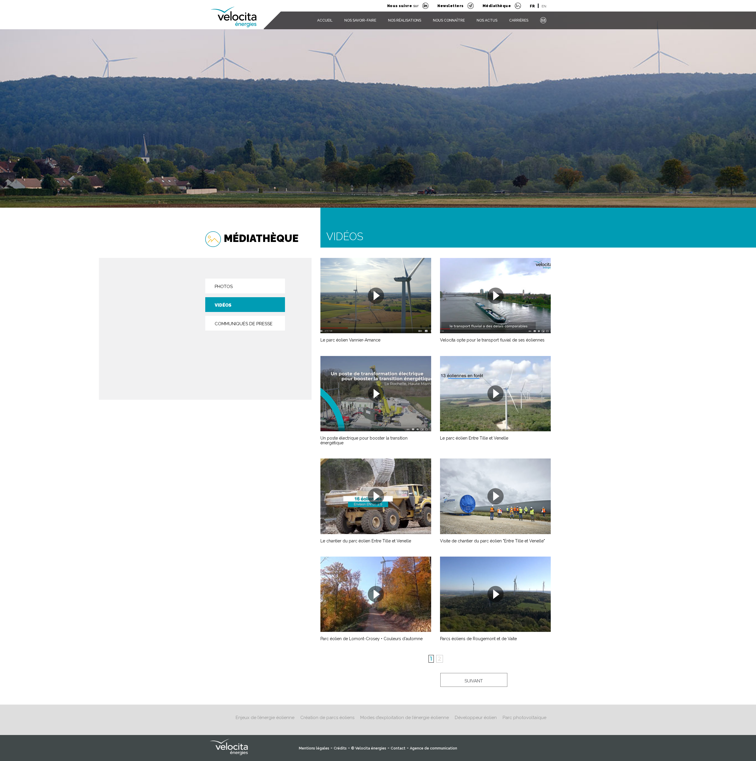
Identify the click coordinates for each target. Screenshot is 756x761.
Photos (224, 286)
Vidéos (223, 305)
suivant (474, 681)
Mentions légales (314, 748)
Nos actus (487, 20)
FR (532, 6)
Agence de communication (433, 748)
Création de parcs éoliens (327, 717)
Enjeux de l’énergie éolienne (265, 717)
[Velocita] (234, 13)
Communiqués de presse (244, 323)
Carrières (518, 20)
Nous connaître (449, 20)
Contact (398, 748)
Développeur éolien (476, 717)
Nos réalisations (404, 20)
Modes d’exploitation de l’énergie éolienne (404, 717)
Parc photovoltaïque (524, 717)
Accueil (325, 20)
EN (544, 6)
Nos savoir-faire (360, 20)
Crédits (340, 748)
